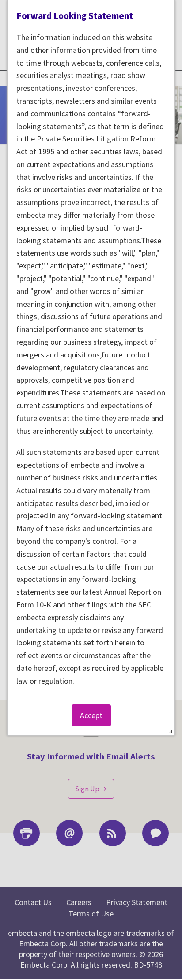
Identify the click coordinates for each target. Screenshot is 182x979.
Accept (91, 715)
